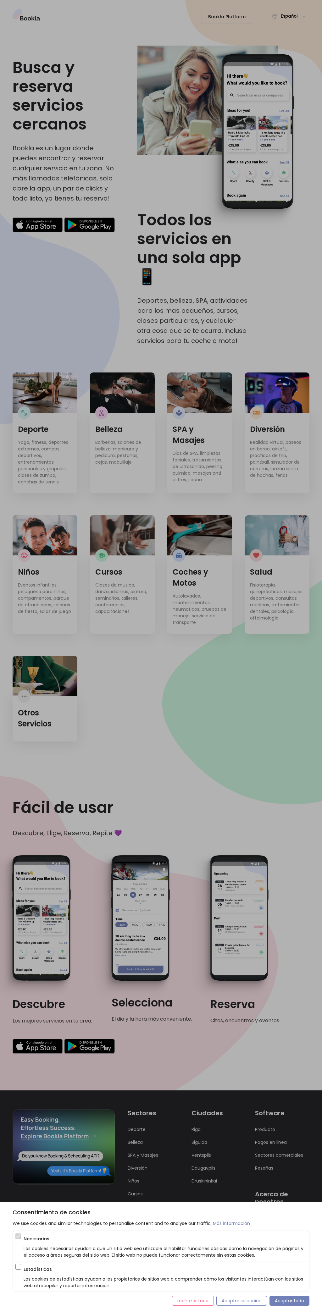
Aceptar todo (289, 1301)
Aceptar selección (242, 1301)
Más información (231, 1223)
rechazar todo (192, 1301)
